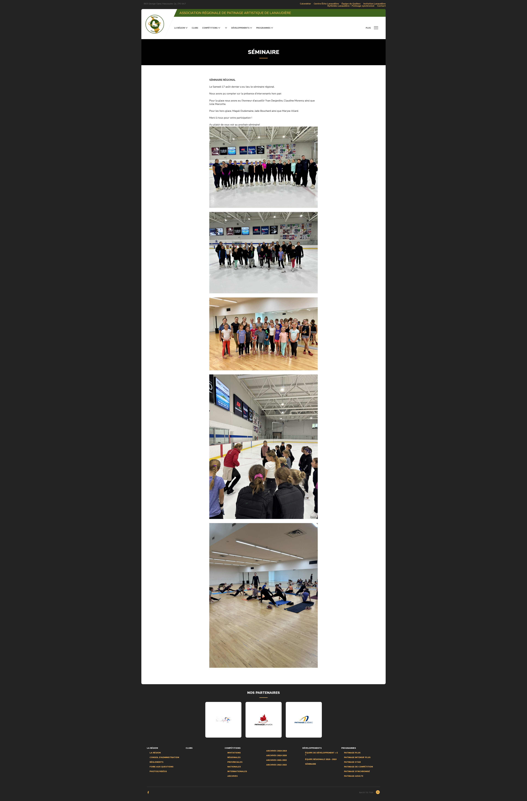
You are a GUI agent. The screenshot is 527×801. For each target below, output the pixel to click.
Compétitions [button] (210, 28)
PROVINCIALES (235, 762)
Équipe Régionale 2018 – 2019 (320, 759)
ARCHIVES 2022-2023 (276, 765)
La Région (155, 753)
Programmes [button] (263, 28)
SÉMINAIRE (310, 764)
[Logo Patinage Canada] (263, 719)
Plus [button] (368, 28)
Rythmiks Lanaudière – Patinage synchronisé (350, 6)
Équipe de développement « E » (321, 754)
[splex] (223, 719)
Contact (381, 6)
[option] (223, 720)
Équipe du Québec (351, 4)
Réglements (156, 762)
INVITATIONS (234, 753)
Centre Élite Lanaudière (326, 4)
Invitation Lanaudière (374, 4)
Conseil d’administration (164, 757)
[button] (225, 28)
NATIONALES (234, 767)
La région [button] (179, 28)
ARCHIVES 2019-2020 (276, 756)
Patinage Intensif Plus (357, 757)
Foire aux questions (161, 767)
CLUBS (195, 28)
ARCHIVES (232, 776)
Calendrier (305, 4)
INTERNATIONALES (237, 771)
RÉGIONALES (234, 757)
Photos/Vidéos (158, 771)
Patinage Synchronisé (357, 771)
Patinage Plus (352, 753)
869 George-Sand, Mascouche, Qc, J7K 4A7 (165, 4)
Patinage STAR (352, 762)
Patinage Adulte (353, 776)
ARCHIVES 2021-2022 (276, 760)
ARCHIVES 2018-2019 (276, 751)
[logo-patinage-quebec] (304, 719)
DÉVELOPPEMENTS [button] (240, 28)
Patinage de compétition (358, 767)
